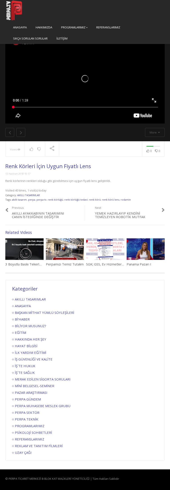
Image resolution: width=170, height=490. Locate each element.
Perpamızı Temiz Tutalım (65, 264)
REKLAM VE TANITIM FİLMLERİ (39, 446)
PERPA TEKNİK (26, 419)
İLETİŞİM (62, 38)
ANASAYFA (20, 27)
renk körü (95, 199)
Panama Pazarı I (139, 264)
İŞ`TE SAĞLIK (25, 372)
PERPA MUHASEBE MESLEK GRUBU (42, 406)
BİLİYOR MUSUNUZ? (30, 326)
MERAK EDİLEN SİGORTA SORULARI (43, 379)
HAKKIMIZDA (44, 27)
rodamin (126, 199)
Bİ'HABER (22, 319)
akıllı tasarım (19, 199)
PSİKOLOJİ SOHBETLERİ (33, 432)
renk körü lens (110, 199)
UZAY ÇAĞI (23, 452)
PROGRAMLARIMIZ (73, 27)
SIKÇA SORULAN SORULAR (30, 38)
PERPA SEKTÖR (27, 412)
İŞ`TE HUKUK (25, 366)
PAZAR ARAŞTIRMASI (31, 392)
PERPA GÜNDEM (28, 399)
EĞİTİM (20, 332)
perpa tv (41, 199)
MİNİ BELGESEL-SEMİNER (34, 386)
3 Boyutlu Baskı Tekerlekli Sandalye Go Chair (38, 264)
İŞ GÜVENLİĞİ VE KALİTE (33, 359)
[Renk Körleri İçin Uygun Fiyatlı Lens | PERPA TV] (14, 10)
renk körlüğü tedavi (76, 199)
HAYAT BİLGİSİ (26, 346)
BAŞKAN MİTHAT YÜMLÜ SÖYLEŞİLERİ (44, 312)
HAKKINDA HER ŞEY (30, 339)
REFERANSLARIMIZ (108, 27)
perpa (31, 199)
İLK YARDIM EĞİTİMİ (30, 352)
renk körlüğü (55, 199)
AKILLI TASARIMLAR (28, 195)
